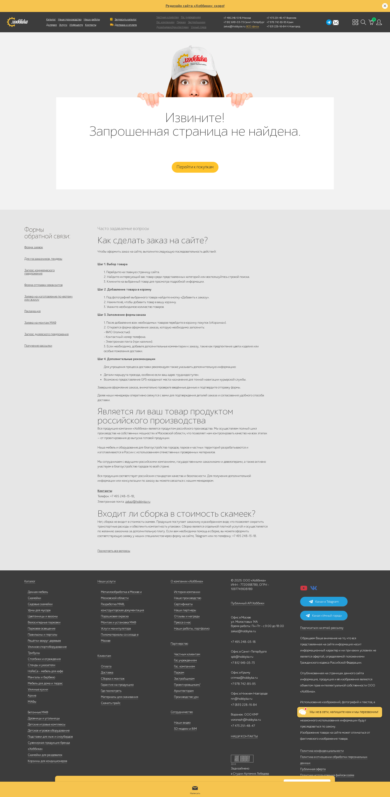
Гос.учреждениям (185, 660)
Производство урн (186, 697)
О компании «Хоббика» (187, 581)
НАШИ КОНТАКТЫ (244, 736)
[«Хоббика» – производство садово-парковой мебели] (17, 22)
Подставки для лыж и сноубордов (50, 737)
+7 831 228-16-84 (276, 26)
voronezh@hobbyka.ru (246, 720)
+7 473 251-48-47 (276, 17)
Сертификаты (183, 604)
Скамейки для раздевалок (45, 755)
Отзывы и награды (187, 616)
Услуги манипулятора (116, 628)
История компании (187, 592)
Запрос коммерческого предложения (39, 271)
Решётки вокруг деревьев (44, 641)
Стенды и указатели (41, 665)
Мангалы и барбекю (41, 677)
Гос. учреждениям (191, 17)
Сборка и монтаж (113, 679)
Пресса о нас (182, 622)
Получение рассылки (38, 346)
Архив (32, 695)
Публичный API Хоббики (247, 603)
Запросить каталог (126, 19)
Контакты (90, 24)
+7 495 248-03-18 (243, 642)
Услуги (63, 24)
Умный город (198, 27)
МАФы (32, 702)
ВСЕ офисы (252, 26)
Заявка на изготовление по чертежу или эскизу (48, 298)
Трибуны (34, 653)
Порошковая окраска (115, 616)
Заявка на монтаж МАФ (40, 323)
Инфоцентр (76, 24)
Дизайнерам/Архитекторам (172, 27)
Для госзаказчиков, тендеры (43, 259)
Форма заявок (33, 247)
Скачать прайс (111, 703)
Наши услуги (107, 581)
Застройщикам (196, 22)
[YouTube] (303, 589)
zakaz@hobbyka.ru (235, 26)
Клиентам (104, 656)
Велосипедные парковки (44, 622)
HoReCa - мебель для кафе (45, 671)
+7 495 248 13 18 (232, 17)
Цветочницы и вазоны (43, 616)
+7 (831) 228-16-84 (244, 705)
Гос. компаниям (165, 22)
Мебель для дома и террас (45, 683)
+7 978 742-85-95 (276, 22)
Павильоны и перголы (42, 635)
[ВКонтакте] (313, 589)
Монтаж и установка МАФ (118, 622)
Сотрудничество (182, 712)
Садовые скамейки (40, 604)
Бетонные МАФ (38, 712)
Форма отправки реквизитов (43, 285)
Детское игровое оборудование (49, 730)
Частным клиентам (167, 17)
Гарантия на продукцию (117, 685)
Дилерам (51, 24)
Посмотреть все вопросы (114, 551)
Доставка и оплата (126, 24)
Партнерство (179, 644)
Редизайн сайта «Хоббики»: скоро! (195, 6)
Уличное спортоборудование (47, 647)
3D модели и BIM (185, 729)
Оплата (106, 666)
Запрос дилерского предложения (46, 334)
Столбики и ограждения (44, 659)
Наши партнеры (185, 610)
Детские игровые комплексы (46, 724)
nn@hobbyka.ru (241, 699)
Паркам (181, 22)
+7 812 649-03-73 (234, 22)
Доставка (107, 672)
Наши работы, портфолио (191, 628)
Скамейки (34, 598)
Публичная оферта (313, 769)
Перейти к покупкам (195, 167)
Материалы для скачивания (119, 697)
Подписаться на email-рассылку (322, 628)
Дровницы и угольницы (44, 718)
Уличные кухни (38, 689)
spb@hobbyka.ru (242, 657)
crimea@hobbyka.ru (244, 678)
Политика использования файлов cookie (327, 775)
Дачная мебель (38, 592)
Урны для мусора (39, 610)
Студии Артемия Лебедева (251, 774)
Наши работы (92, 19)
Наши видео (182, 723)
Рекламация (32, 311)
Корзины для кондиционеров (47, 761)
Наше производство (69, 19)
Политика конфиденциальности (322, 751)
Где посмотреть (111, 691)
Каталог (51, 19)
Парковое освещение (41, 628)
